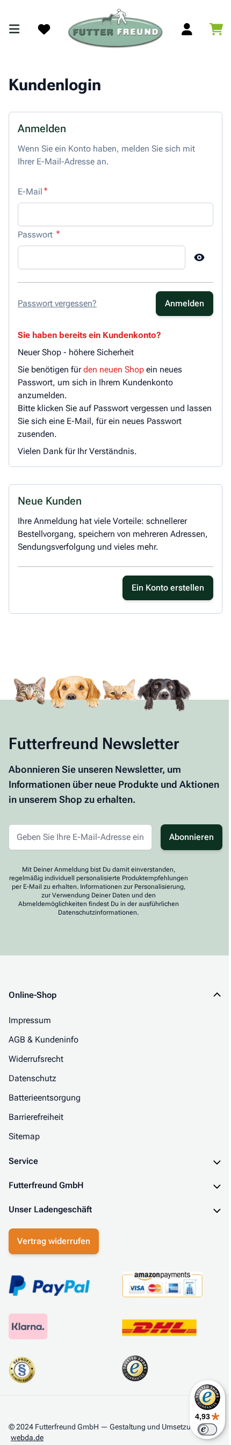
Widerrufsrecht (36, 1059)
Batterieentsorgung (45, 1097)
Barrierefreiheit (36, 1117)
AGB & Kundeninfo (43, 1039)
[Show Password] (199, 257)
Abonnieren (191, 837)
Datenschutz (32, 1078)
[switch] (199, 1429)
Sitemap (24, 1136)
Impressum (30, 1020)
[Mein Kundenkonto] (187, 29)
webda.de (27, 1434)
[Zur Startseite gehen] (115, 29)
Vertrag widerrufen (53, 1238)
